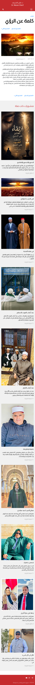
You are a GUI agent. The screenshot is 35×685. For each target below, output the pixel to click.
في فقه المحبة (28, 251)
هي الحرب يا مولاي (27, 199)
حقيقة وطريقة (28, 449)
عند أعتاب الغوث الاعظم (25, 312)
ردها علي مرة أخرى (27, 613)
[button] (32, 678)
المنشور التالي (6, 28)
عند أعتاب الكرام (28, 388)
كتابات (32, 16)
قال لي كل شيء (28, 655)
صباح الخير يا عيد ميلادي (25, 510)
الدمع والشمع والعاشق (25, 162)
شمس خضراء (29, 562)
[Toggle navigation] (31, 9)
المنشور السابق (16, 28)
